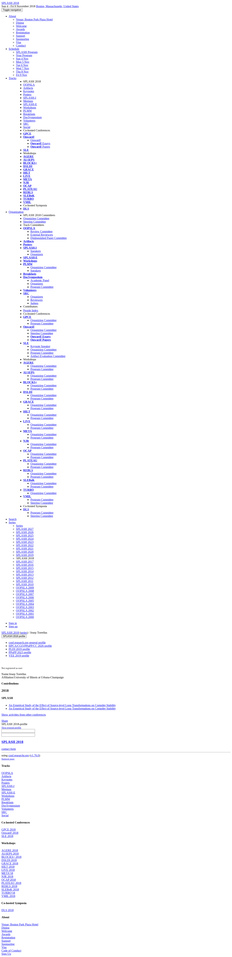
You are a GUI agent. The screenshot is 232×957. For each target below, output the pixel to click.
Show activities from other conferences (23, 714)
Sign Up (6, 953)
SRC (26, 123)
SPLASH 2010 (25, 584)
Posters (27, 94)
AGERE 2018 (9, 850)
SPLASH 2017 (25, 561)
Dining (20, 22)
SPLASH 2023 (25, 542)
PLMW (27, 110)
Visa (18, 42)
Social (26, 127)
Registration (23, 32)
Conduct (21, 45)
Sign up (13, 626)
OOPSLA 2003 (25, 607)
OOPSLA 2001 (25, 613)
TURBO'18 (8, 892)
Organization (16, 211)
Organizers (36, 254)
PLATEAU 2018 (11, 883)
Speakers (35, 251)
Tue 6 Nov (22, 65)
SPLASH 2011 (24, 581)
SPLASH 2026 (25, 532)
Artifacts (28, 88)
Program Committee (41, 286)
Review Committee (41, 231)
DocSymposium (32, 117)
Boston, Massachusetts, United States (57, 6)
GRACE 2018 (9, 863)
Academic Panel (39, 280)
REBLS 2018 (9, 886)
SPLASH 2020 (25, 551)
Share (4, 720)
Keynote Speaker (40, 346)
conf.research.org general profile (27, 642)
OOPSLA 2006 (25, 597)
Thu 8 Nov (22, 71)
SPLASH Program (27, 52)
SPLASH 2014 (25, 571)
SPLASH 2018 (10, 632)
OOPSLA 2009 (25, 587)
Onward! (35, 140)
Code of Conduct (11, 950)
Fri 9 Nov (21, 74)
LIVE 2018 (8, 869)
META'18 (7, 873)
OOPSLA (29, 84)
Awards (20, 29)
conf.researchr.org (18, 755)
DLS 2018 (7, 910)
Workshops (29, 107)
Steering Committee (34, 221)
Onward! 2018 (9, 832)
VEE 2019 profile (19, 655)
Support (20, 35)
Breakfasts (29, 114)
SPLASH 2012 (25, 577)
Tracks (12, 78)
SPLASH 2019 (25, 555)
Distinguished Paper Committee (48, 238)
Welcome (21, 26)
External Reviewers (41, 234)
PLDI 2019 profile (19, 649)
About (12, 16)
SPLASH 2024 (25, 538)
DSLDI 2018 (9, 860)
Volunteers (29, 120)
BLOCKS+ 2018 (11, 856)
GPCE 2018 (8, 829)
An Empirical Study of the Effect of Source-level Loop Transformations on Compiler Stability (62, 705)
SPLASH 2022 (25, 545)
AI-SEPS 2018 (10, 853)
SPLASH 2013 (25, 574)
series (24, 632)
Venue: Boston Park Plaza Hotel (34, 19)
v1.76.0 (34, 755)
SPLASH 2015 (25, 568)
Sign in (13, 623)
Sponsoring (22, 39)
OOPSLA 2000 (25, 617)
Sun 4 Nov (22, 58)
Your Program (24, 55)
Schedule (14, 48)
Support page (7, 759)
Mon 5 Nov (22, 61)
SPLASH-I (29, 97)
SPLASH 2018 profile (14, 636)
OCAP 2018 (8, 879)
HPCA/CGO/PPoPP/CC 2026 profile (30, 645)
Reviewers (36, 299)
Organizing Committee (36, 218)
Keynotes (28, 91)
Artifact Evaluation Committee (47, 356)
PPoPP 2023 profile (20, 652)
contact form (8, 748)
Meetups (28, 101)
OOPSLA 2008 (25, 590)
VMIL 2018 (8, 896)
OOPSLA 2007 (25, 594)
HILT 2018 (7, 866)
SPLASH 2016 (25, 564)
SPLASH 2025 (25, 535)
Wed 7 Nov (22, 68)
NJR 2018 (7, 876)
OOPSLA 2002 (25, 610)
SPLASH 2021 (25, 548)
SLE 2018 (7, 836)
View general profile (11, 727)
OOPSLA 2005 (25, 600)
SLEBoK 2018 (10, 889)
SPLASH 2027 (25, 528)
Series (19, 525)
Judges (34, 303)
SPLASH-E (30, 104)
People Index (30, 310)
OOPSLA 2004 (25, 604)
